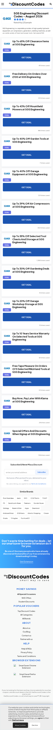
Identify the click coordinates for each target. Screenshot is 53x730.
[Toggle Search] (51, 4)
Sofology (6, 508)
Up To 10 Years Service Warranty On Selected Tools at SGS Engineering (30, 336)
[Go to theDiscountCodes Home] (27, 4)
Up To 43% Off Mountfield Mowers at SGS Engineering (28, 107)
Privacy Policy (26, 652)
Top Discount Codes (26, 611)
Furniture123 (25, 518)
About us (26, 628)
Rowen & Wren (17, 508)
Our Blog (26, 632)
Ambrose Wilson (8, 513)
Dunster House (38, 503)
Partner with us (26, 639)
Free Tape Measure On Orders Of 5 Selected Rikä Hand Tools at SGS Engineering (31, 369)
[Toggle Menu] (2, 4)
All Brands (26, 618)
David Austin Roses (14, 503)
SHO (25, 498)
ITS (4, 503)
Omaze (46, 513)
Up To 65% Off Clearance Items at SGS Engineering (30, 42)
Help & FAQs (26, 648)
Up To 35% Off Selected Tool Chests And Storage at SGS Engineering (29, 239)
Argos (27, 508)
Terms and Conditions (26, 656)
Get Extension (26, 561)
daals (19, 498)
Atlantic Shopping (34, 513)
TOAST (44, 498)
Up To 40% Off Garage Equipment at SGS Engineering (29, 172)
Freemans (27, 503)
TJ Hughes (14, 518)
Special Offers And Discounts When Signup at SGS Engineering (31, 432)
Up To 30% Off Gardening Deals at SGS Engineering (30, 269)
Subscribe (42, 472)
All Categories (26, 615)
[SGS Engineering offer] (7, 44)
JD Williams (20, 513)
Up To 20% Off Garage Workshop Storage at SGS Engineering (27, 304)
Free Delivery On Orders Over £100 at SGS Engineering (29, 75)
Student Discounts (26, 601)
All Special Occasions (26, 594)
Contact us (26, 635)
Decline (35, 725)
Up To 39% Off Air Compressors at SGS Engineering (31, 204)
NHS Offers (26, 598)
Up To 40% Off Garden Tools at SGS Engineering (30, 140)
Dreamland (35, 508)
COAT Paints (35, 498)
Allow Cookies (20, 725)
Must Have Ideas (8, 498)
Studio (5, 518)
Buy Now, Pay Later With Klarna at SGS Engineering (30, 399)
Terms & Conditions (38, 484)
